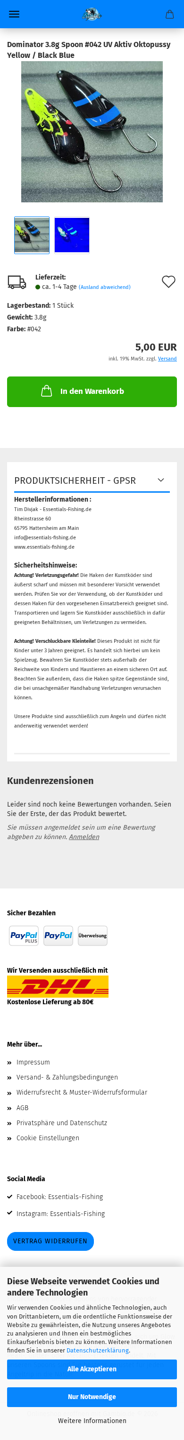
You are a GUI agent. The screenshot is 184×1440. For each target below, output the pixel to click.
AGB (22, 1108)
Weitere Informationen (92, 1421)
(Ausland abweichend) (105, 287)
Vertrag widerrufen (50, 1241)
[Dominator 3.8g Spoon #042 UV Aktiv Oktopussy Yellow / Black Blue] (92, 131)
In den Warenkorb (92, 391)
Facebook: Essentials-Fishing (60, 1197)
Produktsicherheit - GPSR (75, 480)
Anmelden (84, 837)
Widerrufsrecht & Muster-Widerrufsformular (82, 1092)
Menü (14, 14)
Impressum (33, 1062)
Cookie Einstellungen (48, 1138)
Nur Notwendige (92, 1397)
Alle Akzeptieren (92, 1369)
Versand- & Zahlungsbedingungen (67, 1077)
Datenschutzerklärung (98, 1350)
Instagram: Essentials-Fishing (61, 1214)
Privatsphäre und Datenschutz (62, 1123)
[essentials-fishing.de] (92, 14)
